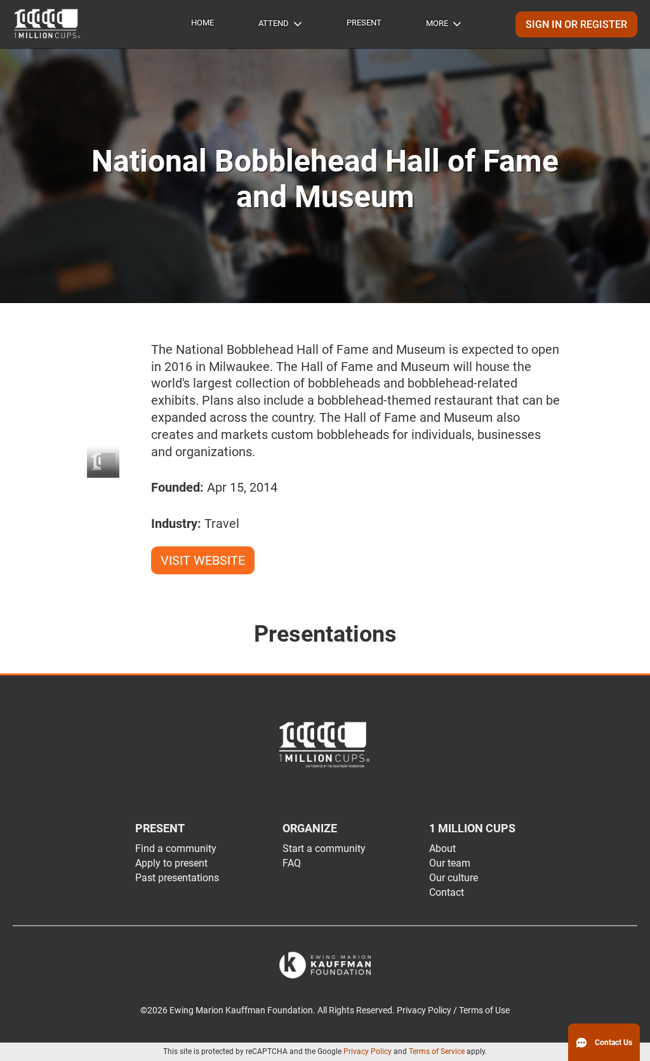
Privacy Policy (367, 1051)
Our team (449, 863)
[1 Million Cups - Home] (48, 24)
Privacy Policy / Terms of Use (453, 1010)
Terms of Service (437, 1051)
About (442, 848)
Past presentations (177, 878)
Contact (446, 892)
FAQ (291, 863)
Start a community (324, 848)
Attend (273, 23)
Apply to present (171, 863)
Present (364, 22)
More (437, 23)
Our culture (453, 878)
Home (202, 22)
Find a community (175, 848)
